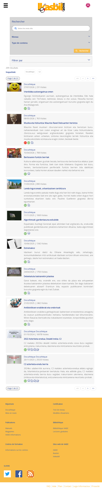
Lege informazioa (81, 486)
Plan (60, 486)
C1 (25, 143)
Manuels (8, 428)
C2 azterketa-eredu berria (36, 364)
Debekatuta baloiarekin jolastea (39, 276)
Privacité (96, 486)
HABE (55, 450)
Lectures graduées (60, 431)
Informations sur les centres (16, 450)
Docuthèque (29, 84)
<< (77, 78)
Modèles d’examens (61, 413)
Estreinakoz (29, 248)
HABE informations (13, 435)
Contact (68, 486)
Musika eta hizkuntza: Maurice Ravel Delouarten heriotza (50, 123)
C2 (25, 108)
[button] (13, 78)
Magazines (9, 431)
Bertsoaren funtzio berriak (36, 157)
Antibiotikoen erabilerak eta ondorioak (42, 307)
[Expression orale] (35, 349)
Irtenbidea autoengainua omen (38, 91)
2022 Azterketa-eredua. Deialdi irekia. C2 (42, 338)
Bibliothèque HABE (60, 428)
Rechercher (83, 51)
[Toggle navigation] (6, 5)
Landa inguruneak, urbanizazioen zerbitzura (45, 188)
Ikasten (56, 453)
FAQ (49, 486)
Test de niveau (59, 410)
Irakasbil (56, 456)
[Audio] (29, 173)
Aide (54, 486)
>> (93, 78)
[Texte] (29, 108)
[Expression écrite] (38, 349)
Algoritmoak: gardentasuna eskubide (41, 219)
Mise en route (11, 413)
